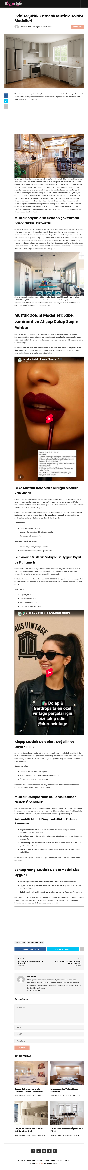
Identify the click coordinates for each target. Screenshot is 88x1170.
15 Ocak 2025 (66, 1095)
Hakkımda (31, 1160)
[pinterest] (55, 1151)
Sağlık (53, 1160)
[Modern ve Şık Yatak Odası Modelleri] (67, 1073)
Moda (47, 1160)
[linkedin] (49, 1151)
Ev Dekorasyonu (46, 27)
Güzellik (39, 1160)
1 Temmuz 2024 (32, 1135)
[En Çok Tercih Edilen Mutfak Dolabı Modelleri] (31, 1113)
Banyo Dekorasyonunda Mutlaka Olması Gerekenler (28, 1090)
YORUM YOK (77, 27)
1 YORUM (38, 1095)
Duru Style (28, 27)
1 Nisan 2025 (31, 1095)
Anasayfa (21, 1160)
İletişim (67, 1160)
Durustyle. (39, 1163)
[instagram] (44, 1151)
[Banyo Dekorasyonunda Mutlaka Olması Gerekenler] (31, 1073)
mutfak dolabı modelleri (36, 942)
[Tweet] (6, 101)
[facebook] (33, 1151)
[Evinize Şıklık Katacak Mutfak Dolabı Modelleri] (44, 61)
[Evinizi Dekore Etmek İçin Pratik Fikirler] (67, 1113)
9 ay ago (36, 27)
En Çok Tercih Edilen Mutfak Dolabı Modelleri (28, 1130)
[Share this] (6, 95)
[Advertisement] (49, 118)
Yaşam (59, 1160)
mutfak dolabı (20, 942)
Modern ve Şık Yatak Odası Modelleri (64, 1090)
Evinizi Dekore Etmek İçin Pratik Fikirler (66, 1130)
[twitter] (38, 1151)
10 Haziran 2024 (67, 1135)
